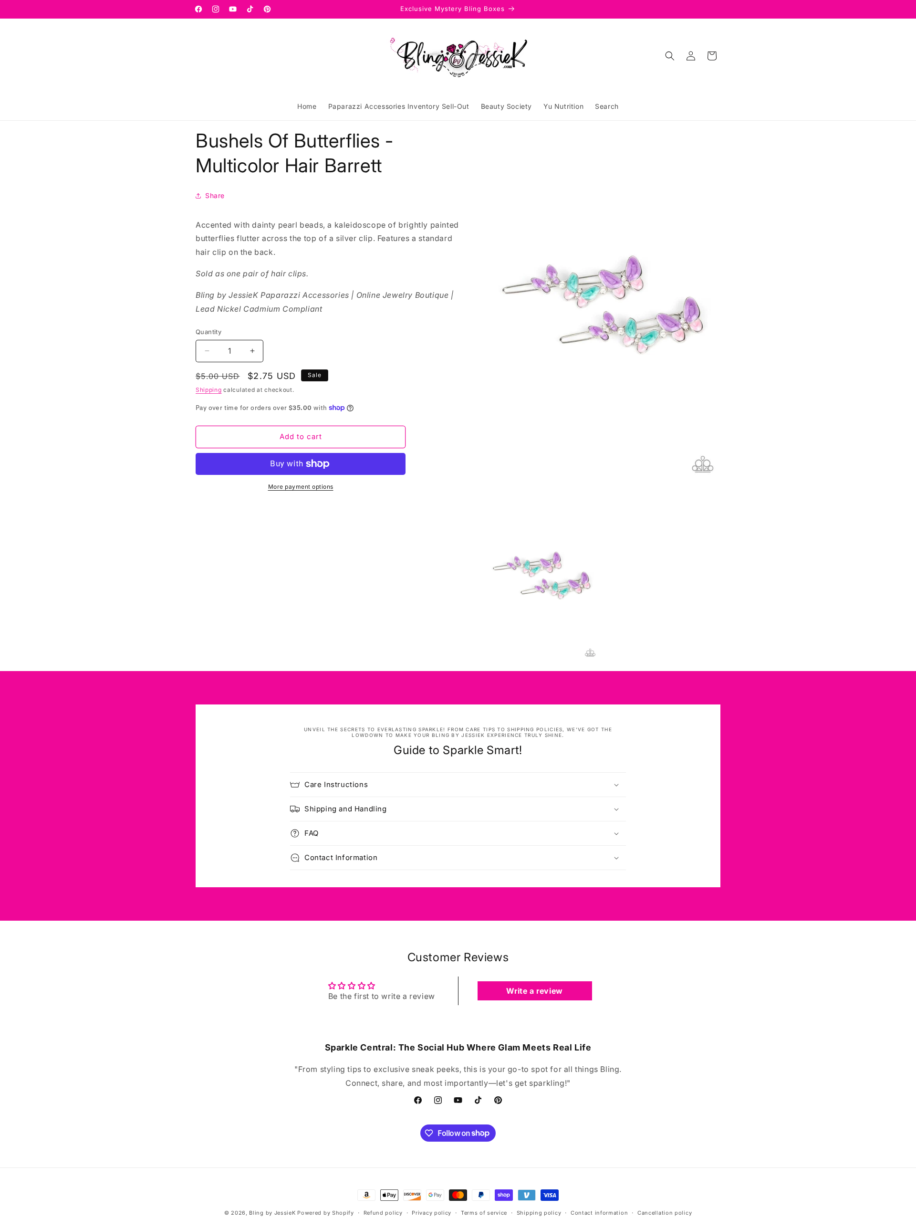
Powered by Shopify (325, 1212)
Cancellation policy (664, 1212)
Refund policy (383, 1212)
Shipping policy (539, 1212)
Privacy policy (431, 1212)
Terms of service (484, 1212)
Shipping (209, 389)
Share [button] (215, 195)
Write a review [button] (534, 991)
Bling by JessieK (272, 1212)
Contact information (599, 1212)
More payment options (300, 486)
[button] (669, 55)
